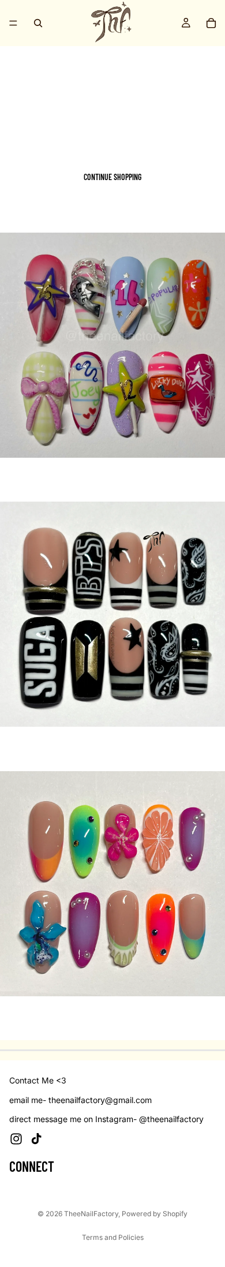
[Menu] (13, 23)
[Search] (38, 23)
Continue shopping (112, 177)
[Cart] (211, 23)
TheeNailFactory (91, 1213)
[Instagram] (16, 1139)
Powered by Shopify (154, 1213)
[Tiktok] (36, 1139)
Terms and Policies (113, 1237)
